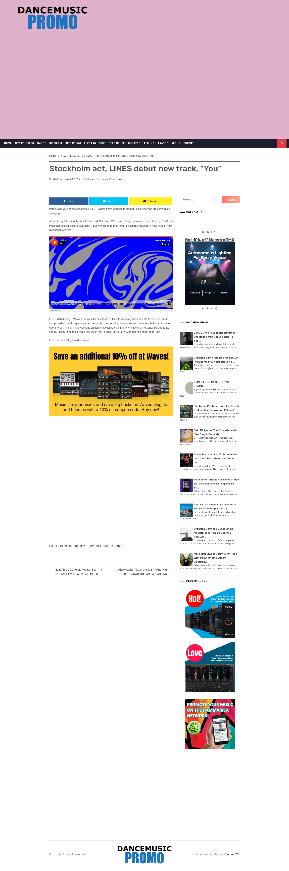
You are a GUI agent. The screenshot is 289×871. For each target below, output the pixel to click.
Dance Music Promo (112, 179)
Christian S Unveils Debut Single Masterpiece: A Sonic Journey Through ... (213, 532)
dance (119, 546)
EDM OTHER (95, 546)
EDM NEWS (80, 546)
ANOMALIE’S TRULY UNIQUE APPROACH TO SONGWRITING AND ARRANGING (142, 572)
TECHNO (149, 143)
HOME (8, 143)
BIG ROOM (55, 143)
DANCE (41, 143)
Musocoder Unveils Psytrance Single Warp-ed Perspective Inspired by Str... (216, 483)
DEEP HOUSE (117, 143)
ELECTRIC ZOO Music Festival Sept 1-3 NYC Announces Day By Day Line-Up (78, 572)
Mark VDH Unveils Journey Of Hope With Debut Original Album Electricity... (215, 557)
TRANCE (163, 143)
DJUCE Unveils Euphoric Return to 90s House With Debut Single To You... (215, 336)
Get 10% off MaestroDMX (209, 239)
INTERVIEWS (73, 143)
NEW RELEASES (24, 143)
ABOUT (175, 143)
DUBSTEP (134, 143)
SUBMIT (189, 143)
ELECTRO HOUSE (94, 143)
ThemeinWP (232, 854)
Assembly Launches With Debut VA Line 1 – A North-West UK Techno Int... (215, 458)
